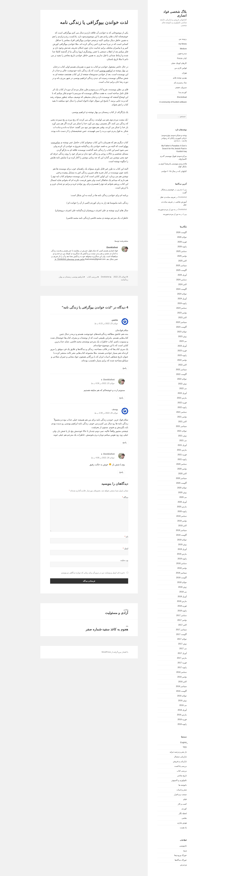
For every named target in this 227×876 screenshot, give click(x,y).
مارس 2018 (182, 601)
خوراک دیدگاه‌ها (181, 860)
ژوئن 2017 (182, 644)
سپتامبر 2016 (181, 686)
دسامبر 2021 (181, 412)
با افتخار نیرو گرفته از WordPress (115, 652)
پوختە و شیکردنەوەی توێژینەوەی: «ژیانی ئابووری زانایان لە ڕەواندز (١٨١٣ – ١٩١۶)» (174, 138)
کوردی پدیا (183, 92)
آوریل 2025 (182, 275)
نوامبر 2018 (182, 568)
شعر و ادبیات (182, 790)
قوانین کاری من (180, 68)
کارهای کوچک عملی (179, 63)
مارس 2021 (182, 450)
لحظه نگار (183, 813)
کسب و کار (182, 804)
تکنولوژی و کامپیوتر (179, 780)
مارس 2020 (182, 507)
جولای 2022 (182, 379)
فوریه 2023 (182, 351)
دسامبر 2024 (181, 280)
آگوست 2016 (181, 691)
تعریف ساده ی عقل (167, 197)
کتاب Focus (182, 58)
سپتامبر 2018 (181, 573)
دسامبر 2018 (181, 563)
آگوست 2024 (181, 289)
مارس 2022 (182, 398)
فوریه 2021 (182, 455)
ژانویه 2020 (182, 511)
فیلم (185, 799)
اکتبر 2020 (182, 474)
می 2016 (183, 705)
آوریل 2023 (182, 346)
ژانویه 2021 (182, 459)
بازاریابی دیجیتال (180, 757)
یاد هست (183, 828)
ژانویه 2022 (182, 407)
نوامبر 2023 (182, 313)
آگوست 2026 (181, 232)
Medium (183, 49)
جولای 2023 (182, 332)
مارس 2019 (182, 554)
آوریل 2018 (182, 596)
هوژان (184, 73)
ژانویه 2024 (182, 303)
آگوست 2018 (181, 578)
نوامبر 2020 (182, 469)
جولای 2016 (182, 696)
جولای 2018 (182, 582)
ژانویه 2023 (182, 355)
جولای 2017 (182, 639)
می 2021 (183, 440)
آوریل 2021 (182, 445)
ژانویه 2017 (182, 667)
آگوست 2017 (181, 634)
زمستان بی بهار (65, 277)
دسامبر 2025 (181, 251)
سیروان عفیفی (181, 87)
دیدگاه (125, 497)
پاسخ (124, 368)
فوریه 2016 (182, 719)
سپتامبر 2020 (181, 478)
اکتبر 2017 (182, 625)
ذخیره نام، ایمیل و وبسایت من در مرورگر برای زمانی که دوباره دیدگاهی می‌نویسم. (93, 573)
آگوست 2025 (181, 270)
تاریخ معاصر (182, 776)
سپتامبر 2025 (181, 265)
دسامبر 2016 (181, 672)
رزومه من (183, 39)
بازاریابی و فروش (180, 761)
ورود (185, 851)
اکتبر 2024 (182, 284)
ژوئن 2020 (182, 492)
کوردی (184, 809)
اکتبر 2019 (182, 526)
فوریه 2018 (182, 606)
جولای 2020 (182, 488)
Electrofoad (182, 97)
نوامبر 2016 (182, 677)
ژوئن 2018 (182, 587)
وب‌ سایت (124, 560)
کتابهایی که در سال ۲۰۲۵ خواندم (174, 171)
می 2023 (183, 341)
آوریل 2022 (182, 393)
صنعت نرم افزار (180, 794)
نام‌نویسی (183, 846)
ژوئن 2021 (182, 436)
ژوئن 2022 (182, 384)
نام (126, 537)
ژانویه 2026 (182, 247)
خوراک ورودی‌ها (180, 855)
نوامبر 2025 (182, 256)
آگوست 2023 (181, 327)
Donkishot (105, 277)
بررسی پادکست (180, 766)
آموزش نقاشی (181, 202)
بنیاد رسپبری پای (180, 83)
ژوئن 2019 (182, 544)
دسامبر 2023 (181, 308)
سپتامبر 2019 (181, 530)
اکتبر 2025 (182, 261)
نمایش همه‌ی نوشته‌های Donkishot (71, 259)
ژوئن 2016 (182, 700)
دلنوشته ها (183, 785)
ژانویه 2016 (182, 724)
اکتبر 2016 (182, 682)
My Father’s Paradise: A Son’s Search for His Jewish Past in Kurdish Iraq (174, 148)
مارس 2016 (182, 715)
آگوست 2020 (181, 483)
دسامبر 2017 (181, 615)
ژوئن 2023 (182, 336)
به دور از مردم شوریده (166, 209)
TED (185, 747)
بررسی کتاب (182, 771)
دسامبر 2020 (181, 464)
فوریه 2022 (182, 403)
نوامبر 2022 (182, 360)
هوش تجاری (182, 823)
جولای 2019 (182, 540)
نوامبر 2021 (182, 417)
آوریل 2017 (182, 653)
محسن (115, 319)
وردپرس (183, 865)
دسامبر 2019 (181, 516)
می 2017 (183, 648)
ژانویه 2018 (182, 611)
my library (183, 44)
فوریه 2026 (182, 242)
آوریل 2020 (182, 502)
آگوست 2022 (181, 374)
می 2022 (183, 388)
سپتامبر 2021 (181, 426)
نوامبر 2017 (182, 620)
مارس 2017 (182, 658)
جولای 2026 (182, 237)
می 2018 (183, 592)
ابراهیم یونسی (106, 70)
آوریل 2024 (182, 299)
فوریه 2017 (182, 663)
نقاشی (184, 818)
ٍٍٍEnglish (183, 742)
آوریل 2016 (182, 710)
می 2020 (183, 497)
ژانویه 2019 (182, 559)
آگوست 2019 (181, 535)
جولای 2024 (182, 294)
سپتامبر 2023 (181, 322)
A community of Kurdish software (173, 102)
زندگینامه (124, 280)
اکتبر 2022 (182, 365)
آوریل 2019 (182, 549)
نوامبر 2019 (182, 521)
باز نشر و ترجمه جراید (178, 752)
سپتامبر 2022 (181, 369)
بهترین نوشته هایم (180, 78)
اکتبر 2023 (182, 317)
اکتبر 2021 (182, 422)
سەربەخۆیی (182, 53)
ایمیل (125, 548)
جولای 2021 (182, 431)
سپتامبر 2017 (181, 630)
